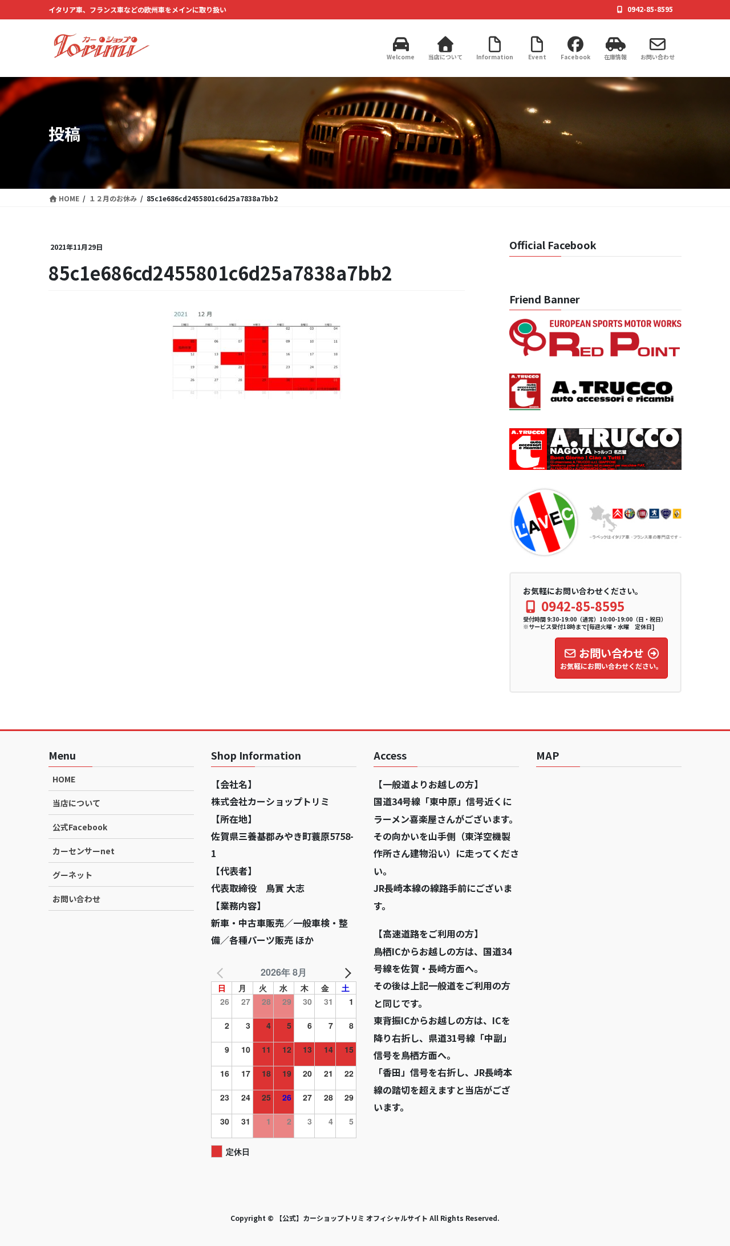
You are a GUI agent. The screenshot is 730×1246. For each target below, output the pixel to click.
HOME (63, 779)
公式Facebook (79, 827)
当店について (76, 803)
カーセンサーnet (83, 851)
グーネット (72, 874)
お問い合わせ (76, 898)
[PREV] (222, 972)
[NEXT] (345, 972)
